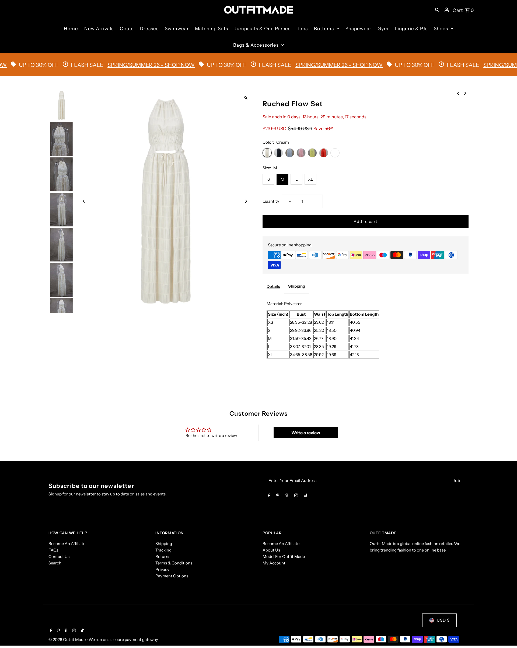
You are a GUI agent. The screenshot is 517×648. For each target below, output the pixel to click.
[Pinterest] (277, 496)
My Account (274, 563)
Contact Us (58, 556)
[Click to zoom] (246, 98)
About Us (271, 550)
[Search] (437, 10)
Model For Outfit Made (284, 556)
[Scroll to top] (505, 634)
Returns (162, 556)
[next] (465, 93)
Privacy (162, 569)
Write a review (305, 432)
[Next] (246, 201)
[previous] (458, 93)
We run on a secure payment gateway (123, 639)
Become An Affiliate (66, 543)
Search (54, 563)
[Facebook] (269, 496)
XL (310, 179)
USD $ (443, 620)
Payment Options (171, 575)
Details (273, 286)
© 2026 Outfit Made (67, 639)
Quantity (271, 201)
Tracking (163, 550)
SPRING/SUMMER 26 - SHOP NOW (134, 65)
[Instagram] (296, 496)
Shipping (296, 286)
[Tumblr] (286, 496)
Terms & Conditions (173, 563)
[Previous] (84, 201)
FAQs (53, 550)
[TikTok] (305, 496)
